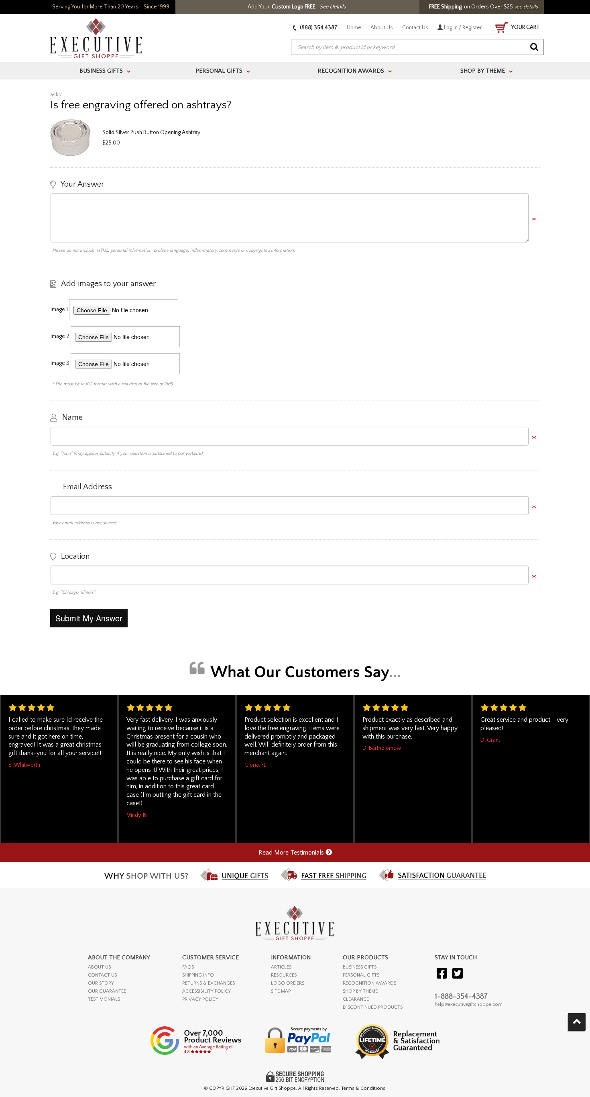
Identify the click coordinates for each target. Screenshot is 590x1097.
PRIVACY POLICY (200, 999)
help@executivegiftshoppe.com (469, 1004)
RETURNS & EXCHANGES (208, 983)
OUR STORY (101, 983)
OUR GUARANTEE (107, 991)
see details (526, 7)
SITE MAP (281, 991)
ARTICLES (281, 967)
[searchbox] (417, 47)
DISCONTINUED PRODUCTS (373, 1007)
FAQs (188, 967)
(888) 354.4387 (318, 27)
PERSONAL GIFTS (361, 975)
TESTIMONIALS (104, 999)
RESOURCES (284, 975)
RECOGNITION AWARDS (369, 983)
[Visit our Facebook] (442, 974)
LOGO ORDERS (287, 983)
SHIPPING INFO (198, 975)
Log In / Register (462, 27)
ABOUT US (99, 967)
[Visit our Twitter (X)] (457, 974)
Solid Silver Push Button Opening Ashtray (151, 132)
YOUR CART (525, 27)
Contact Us (415, 27)
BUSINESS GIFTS (359, 967)
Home (354, 27)
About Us (381, 27)
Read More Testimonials (292, 852)
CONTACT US (102, 975)
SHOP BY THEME (360, 991)
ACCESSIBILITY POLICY (206, 991)
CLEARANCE (356, 999)
